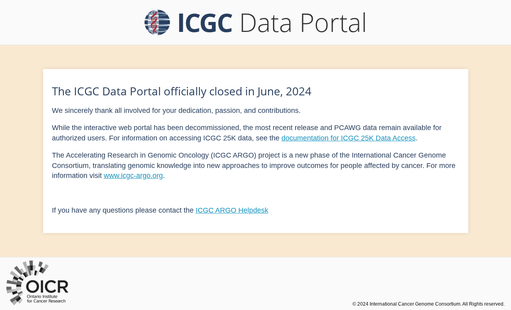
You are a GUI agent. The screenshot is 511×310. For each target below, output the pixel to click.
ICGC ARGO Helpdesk (232, 210)
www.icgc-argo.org (133, 176)
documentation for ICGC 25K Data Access (348, 138)
